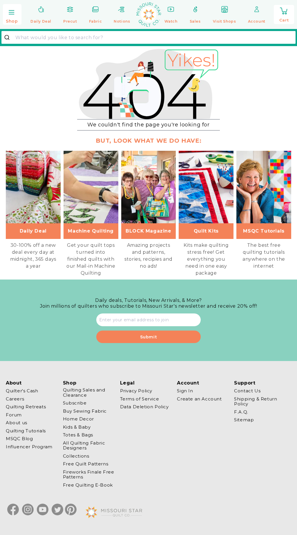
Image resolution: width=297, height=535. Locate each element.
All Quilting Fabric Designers (84, 445)
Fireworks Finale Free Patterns (88, 474)
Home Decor (78, 419)
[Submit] (9, 37)
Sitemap (244, 419)
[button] (12, 14)
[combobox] (148, 37)
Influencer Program (29, 446)
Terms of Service (139, 399)
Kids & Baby (77, 427)
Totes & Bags (78, 435)
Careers (15, 399)
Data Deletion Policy (144, 406)
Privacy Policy (136, 390)
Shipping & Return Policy (255, 401)
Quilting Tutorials (26, 431)
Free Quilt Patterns (85, 464)
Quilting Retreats (26, 406)
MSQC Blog (19, 438)
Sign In (185, 390)
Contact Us (247, 390)
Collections (76, 456)
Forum (14, 415)
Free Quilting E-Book (88, 485)
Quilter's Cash (22, 390)
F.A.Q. (241, 412)
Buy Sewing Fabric (85, 411)
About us (16, 422)
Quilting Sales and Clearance (84, 392)
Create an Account (199, 399)
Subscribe (74, 403)
